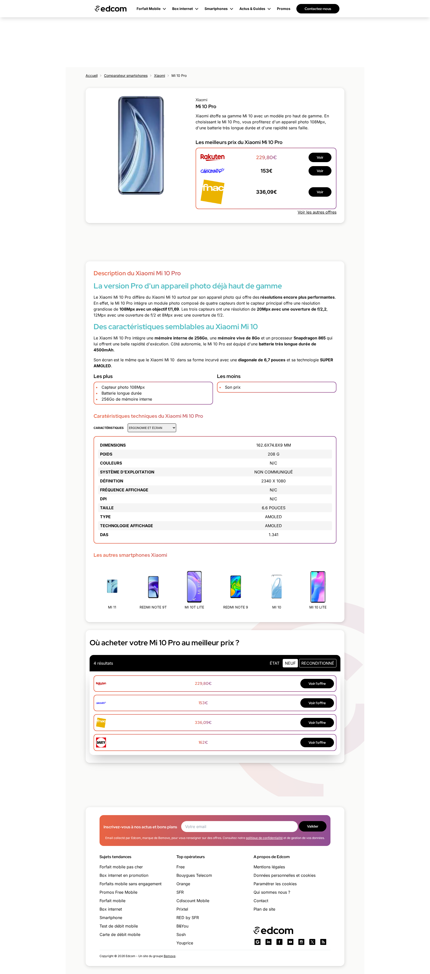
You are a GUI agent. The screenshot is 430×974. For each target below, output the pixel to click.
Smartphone (111, 917)
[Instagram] (301, 942)
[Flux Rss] (323, 942)
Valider (312, 826)
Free (180, 866)
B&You (182, 926)
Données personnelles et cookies (285, 875)
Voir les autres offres (317, 212)
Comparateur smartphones (126, 75)
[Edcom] (111, 9)
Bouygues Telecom (194, 875)
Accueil (92, 75)
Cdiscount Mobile (192, 900)
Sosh (181, 934)
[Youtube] (290, 942)
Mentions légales (269, 866)
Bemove (169, 956)
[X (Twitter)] (312, 942)
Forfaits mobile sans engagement (130, 883)
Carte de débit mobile (120, 934)
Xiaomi (159, 75)
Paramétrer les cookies (275, 883)
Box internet (111, 909)
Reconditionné (317, 663)
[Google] (258, 942)
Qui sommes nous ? (272, 892)
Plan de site (264, 909)
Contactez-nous (318, 8)
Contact (261, 900)
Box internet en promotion (124, 875)
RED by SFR (187, 917)
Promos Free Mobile (118, 892)
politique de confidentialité (264, 838)
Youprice (184, 942)
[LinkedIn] (268, 942)
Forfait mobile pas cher (121, 866)
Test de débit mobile (119, 926)
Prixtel (182, 909)
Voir (320, 157)
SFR (180, 892)
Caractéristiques (109, 428)
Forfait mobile (112, 900)
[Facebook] (279, 942)
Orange (183, 883)
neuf (290, 663)
